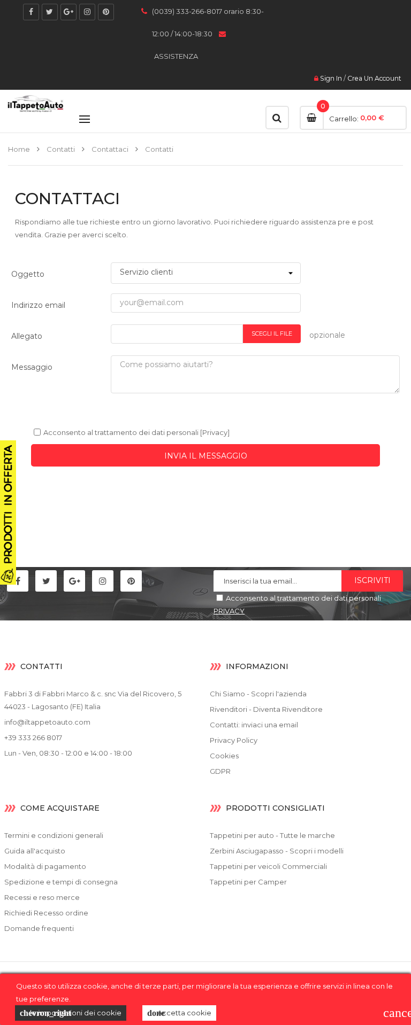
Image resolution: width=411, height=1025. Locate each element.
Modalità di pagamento (45, 866)
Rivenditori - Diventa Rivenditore (266, 709)
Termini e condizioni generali (53, 835)
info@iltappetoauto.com (47, 722)
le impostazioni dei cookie (70, 1013)
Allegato (26, 336)
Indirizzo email (38, 305)
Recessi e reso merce (42, 897)
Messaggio (31, 367)
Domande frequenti (39, 928)
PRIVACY (229, 611)
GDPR (220, 771)
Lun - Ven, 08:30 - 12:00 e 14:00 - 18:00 (68, 753)
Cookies (224, 755)
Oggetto (27, 274)
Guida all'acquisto (34, 851)
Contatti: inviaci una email (254, 724)
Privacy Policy (233, 740)
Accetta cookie (179, 1013)
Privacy (214, 432)
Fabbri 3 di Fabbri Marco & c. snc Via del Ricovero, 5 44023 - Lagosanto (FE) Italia (92, 700)
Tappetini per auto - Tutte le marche (272, 835)
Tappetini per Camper (248, 882)
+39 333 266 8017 (33, 737)
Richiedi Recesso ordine (46, 912)
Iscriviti (372, 580)
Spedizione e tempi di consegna (61, 882)
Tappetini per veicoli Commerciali (268, 866)
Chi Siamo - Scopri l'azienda (258, 693)
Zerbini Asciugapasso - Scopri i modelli (277, 851)
